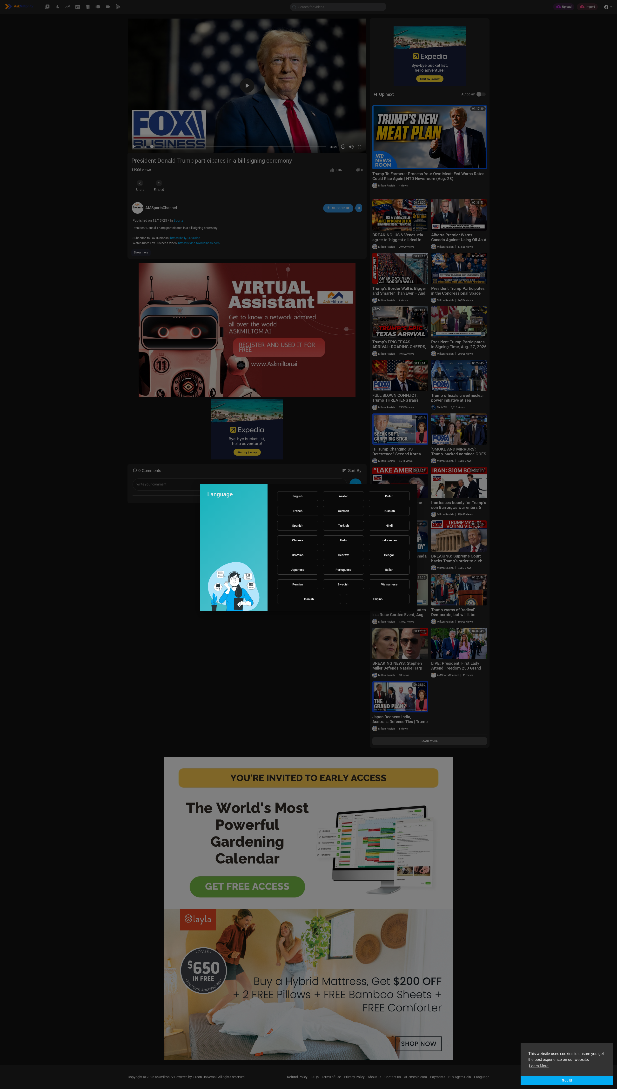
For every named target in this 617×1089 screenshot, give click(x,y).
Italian (389, 569)
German (343, 511)
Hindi (389, 525)
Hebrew (343, 555)
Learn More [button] (539, 1066)
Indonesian (389, 540)
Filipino (377, 599)
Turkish (343, 525)
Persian (297, 584)
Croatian (297, 555)
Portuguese (343, 569)
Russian (389, 511)
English (297, 496)
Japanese (297, 569)
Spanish (297, 525)
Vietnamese (389, 584)
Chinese (297, 540)
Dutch (389, 496)
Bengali (389, 555)
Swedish (343, 584)
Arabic (343, 496)
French (297, 511)
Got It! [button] (567, 1080)
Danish (309, 599)
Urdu (343, 540)
